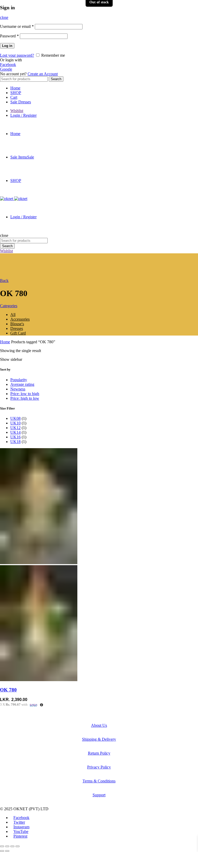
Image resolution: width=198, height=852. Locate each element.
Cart (13, 97)
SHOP (15, 92)
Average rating (22, 384)
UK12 (15, 427)
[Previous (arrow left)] (2, 851)
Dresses (16, 328)
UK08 (15, 418)
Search (56, 79)
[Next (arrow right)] (7, 851)
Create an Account (43, 74)
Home (15, 88)
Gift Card (18, 333)
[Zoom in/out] (17, 846)
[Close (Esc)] (2, 846)
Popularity (18, 380)
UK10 (15, 423)
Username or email (17, 26)
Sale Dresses (20, 102)
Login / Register (23, 115)
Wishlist (16, 110)
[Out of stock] (38, 563)
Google (6, 69)
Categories (8, 306)
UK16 (15, 437)
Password (9, 36)
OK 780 (8, 689)
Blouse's (17, 324)
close (4, 17)
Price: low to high (24, 393)
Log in (7, 46)
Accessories (20, 319)
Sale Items (22, 157)
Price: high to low (24, 398)
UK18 (15, 441)
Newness (17, 389)
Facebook (8, 64)
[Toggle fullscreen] (12, 846)
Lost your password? (17, 55)
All (12, 314)
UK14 (15, 432)
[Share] (7, 846)
